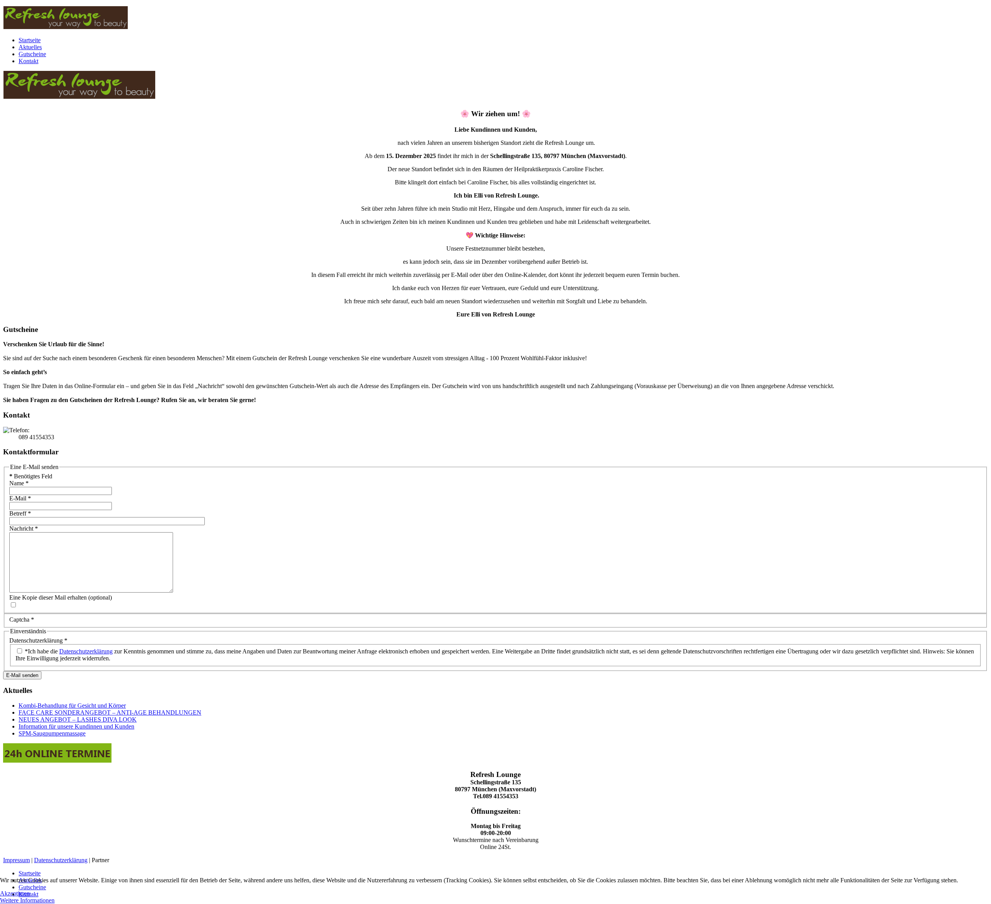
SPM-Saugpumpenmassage (52, 733)
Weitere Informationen (27, 900)
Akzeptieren (15, 893)
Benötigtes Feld (30, 476)
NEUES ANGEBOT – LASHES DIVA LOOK (78, 719)
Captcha (21, 619)
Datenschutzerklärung (38, 640)
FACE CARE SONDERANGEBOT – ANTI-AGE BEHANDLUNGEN (110, 712)
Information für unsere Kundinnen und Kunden (76, 726)
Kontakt (28, 61)
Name (19, 483)
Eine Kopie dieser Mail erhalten (48, 597)
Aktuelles (30, 47)
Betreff (20, 513)
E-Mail (20, 498)
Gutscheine (32, 54)
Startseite (30, 40)
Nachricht (23, 528)
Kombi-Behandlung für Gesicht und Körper (72, 705)
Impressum (16, 860)
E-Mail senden (22, 675)
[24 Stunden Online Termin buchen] (57, 760)
